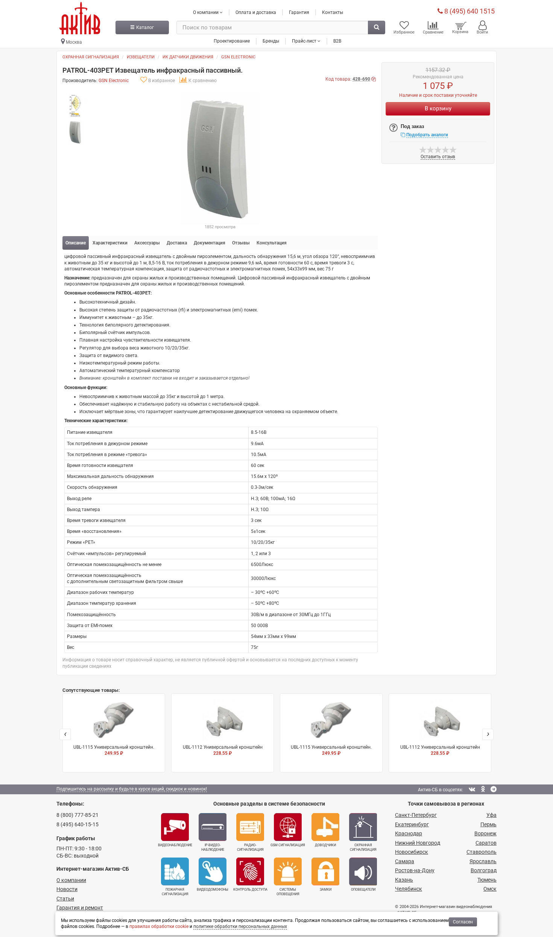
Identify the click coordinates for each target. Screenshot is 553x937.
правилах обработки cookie (158, 926)
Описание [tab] (75, 243)
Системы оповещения (287, 892)
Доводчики (325, 845)
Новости (66, 889)
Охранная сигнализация (90, 57)
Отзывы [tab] (241, 243)
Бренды (271, 41)
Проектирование (232, 41)
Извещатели (141, 57)
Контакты (332, 12)
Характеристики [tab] (110, 243)
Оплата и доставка (255, 12)
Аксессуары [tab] (147, 243)
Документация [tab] (209, 243)
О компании (71, 880)
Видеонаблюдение (175, 845)
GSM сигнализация (287, 845)
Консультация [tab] (272, 243)
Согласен (463, 922)
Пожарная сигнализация (175, 892)
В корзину (438, 108)
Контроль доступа (250, 889)
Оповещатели (363, 889)
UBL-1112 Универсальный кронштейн (223, 750)
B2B (337, 41)
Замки (325, 889)
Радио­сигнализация (250, 847)
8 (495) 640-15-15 (77, 824)
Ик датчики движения (188, 57)
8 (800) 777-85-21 (77, 815)
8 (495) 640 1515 (469, 11)
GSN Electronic (238, 57)
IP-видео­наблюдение (212, 847)
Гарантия (299, 12)
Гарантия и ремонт (79, 908)
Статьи (65, 899)
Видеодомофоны (212, 889)
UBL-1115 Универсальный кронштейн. (113, 750)
